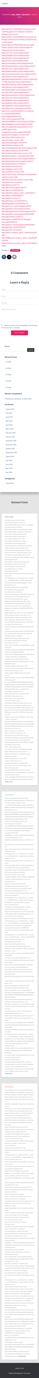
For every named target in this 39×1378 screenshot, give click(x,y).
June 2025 (9, 464)
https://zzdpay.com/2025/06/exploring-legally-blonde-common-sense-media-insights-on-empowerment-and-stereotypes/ (18, 47)
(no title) (8, 362)
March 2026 (10, 429)
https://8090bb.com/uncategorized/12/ (15, 100)
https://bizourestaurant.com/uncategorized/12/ (18, 95)
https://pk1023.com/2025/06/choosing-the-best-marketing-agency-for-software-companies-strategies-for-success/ (19, 31)
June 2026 (9, 417)
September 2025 (11, 452)
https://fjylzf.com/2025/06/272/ (12, 190)
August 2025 (10, 456)
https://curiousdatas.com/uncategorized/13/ (17, 63)
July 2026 (9, 413)
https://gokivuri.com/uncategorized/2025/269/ (18, 225)
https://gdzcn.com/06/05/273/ (12, 219)
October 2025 (10, 448)
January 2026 (10, 437)
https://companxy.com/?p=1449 (16, 151)
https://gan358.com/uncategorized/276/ (16, 209)
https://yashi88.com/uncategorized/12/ (15, 55)
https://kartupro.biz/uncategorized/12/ (17, 82)
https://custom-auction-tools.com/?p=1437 (17, 153)
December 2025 (11, 441)
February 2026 (10, 433)
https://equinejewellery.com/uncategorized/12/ (18, 66)
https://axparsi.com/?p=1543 (12, 166)
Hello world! (28, 399)
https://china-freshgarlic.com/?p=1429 (15, 135)
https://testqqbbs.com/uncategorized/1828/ (17, 124)
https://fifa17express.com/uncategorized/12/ (17, 84)
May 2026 (9, 421)
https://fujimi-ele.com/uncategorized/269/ (16, 206)
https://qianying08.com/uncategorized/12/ (17, 90)
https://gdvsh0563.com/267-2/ (12, 217)
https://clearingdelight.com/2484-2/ (14, 143)
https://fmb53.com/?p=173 (11, 198)
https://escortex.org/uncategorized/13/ (15, 69)
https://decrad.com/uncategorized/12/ (15, 87)
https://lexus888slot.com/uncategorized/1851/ (18, 121)
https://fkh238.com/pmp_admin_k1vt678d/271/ (18, 193)
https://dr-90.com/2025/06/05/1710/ (14, 111)
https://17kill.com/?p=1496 (11, 174)
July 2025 (9, 460)
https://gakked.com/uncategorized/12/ (15, 103)
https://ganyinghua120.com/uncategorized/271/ (19, 211)
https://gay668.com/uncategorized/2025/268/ (18, 214)
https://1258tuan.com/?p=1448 (13, 172)
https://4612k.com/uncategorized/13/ (15, 77)
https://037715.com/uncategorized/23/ (15, 53)
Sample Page (19, 1368)
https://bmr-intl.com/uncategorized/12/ (15, 98)
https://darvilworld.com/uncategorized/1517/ (17, 161)
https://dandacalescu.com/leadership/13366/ (18, 156)
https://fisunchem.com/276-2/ (12, 182)
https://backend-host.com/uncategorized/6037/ (18, 159)
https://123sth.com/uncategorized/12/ (15, 61)
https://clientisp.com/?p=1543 (12, 145)
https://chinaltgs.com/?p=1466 (13, 140)
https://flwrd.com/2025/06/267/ (13, 195)
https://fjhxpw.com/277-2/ (11, 185)
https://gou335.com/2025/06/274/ (14, 227)
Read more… (9, 781)
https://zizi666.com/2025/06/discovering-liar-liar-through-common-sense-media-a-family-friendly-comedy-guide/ (19, 39)
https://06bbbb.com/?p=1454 (12, 169)
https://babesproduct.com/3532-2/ (14, 164)
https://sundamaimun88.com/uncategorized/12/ (19, 74)
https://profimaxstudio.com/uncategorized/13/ (18, 71)
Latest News (15, 250)
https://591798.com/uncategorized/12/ (15, 92)
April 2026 (9, 425)
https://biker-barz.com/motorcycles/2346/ (16, 108)
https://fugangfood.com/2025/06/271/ (15, 203)
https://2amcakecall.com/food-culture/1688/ (17, 180)
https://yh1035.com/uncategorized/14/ (15, 58)
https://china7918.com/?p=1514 (13, 137)
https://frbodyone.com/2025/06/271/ (14, 201)
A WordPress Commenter (13, 399)
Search (7, 346)
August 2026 (10, 409)
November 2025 (11, 445)
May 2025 (9, 468)
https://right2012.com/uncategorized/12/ (16, 106)
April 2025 (9, 472)
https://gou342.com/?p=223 (12, 230)
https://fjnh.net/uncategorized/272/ (14, 188)
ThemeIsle (27, 1373)
